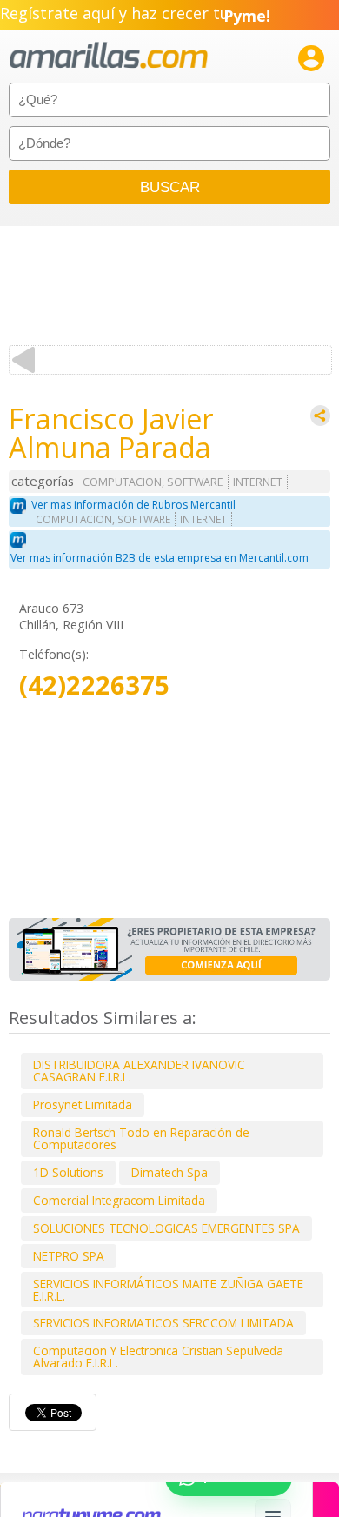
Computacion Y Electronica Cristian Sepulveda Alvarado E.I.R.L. (158, 1356)
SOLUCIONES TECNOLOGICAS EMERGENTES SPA (166, 1228)
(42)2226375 (94, 685)
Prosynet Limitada (82, 1104)
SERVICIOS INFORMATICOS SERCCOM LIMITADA (163, 1322)
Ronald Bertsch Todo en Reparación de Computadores (141, 1138)
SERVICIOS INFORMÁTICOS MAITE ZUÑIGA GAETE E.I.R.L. (168, 1289)
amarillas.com (109, 56)
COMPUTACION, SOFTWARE (153, 482)
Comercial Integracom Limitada (119, 1200)
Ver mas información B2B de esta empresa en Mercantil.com (159, 557)
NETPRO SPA (68, 1256)
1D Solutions (68, 1172)
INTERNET (257, 482)
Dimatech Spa (169, 1172)
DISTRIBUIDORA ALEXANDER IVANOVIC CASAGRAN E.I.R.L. (139, 1070)
